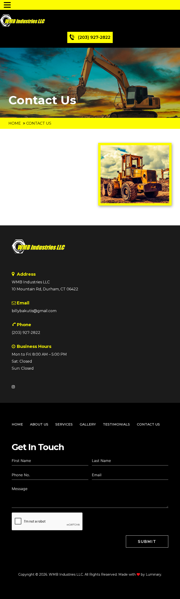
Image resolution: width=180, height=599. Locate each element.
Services (64, 424)
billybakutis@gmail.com (34, 311)
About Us (39, 424)
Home (14, 123)
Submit (147, 541)
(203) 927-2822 (94, 37)
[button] (8, 5)
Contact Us (148, 424)
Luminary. (154, 574)
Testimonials (116, 424)
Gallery (88, 424)
